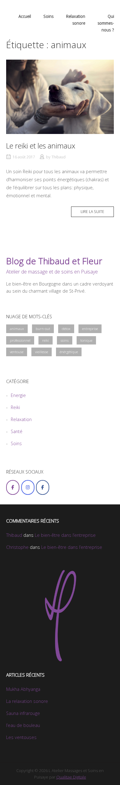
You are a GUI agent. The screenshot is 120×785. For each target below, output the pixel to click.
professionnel (20, 340)
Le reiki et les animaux (40, 146)
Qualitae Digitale (71, 777)
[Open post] (60, 97)
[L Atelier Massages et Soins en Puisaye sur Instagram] (27, 487)
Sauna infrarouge (23, 713)
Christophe (17, 547)
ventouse (16, 351)
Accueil (24, 16)
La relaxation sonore (27, 701)
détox (66, 328)
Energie (18, 395)
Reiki (15, 407)
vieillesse (41, 351)
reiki (45, 340)
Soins (48, 16)
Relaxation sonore (75, 20)
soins (65, 340)
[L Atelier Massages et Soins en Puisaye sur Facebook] (12, 487)
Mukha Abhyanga (23, 689)
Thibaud (58, 157)
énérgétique (69, 351)
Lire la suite (92, 211)
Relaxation (21, 419)
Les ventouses (21, 737)
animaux (17, 328)
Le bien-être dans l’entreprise (65, 535)
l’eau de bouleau (23, 725)
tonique (86, 340)
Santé (16, 431)
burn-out (43, 328)
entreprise (90, 328)
